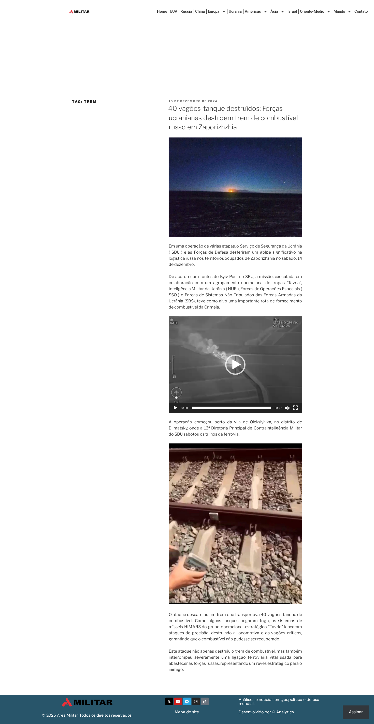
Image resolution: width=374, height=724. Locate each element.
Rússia (186, 11)
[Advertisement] (187, 61)
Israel (292, 11)
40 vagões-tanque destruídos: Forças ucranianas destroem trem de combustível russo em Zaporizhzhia (233, 117)
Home (162, 11)
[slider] (231, 408)
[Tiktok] (205, 701)
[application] (235, 364)
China (200, 11)
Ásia (274, 11)
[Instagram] (196, 701)
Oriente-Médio (312, 11)
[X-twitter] (169, 701)
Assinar (356, 712)
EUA (173, 11)
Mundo (339, 11)
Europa (213, 11)
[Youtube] (178, 701)
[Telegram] (187, 701)
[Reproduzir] (175, 407)
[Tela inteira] (295, 407)
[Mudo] (287, 407)
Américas (253, 11)
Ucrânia (235, 11)
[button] (235, 365)
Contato (361, 11)
